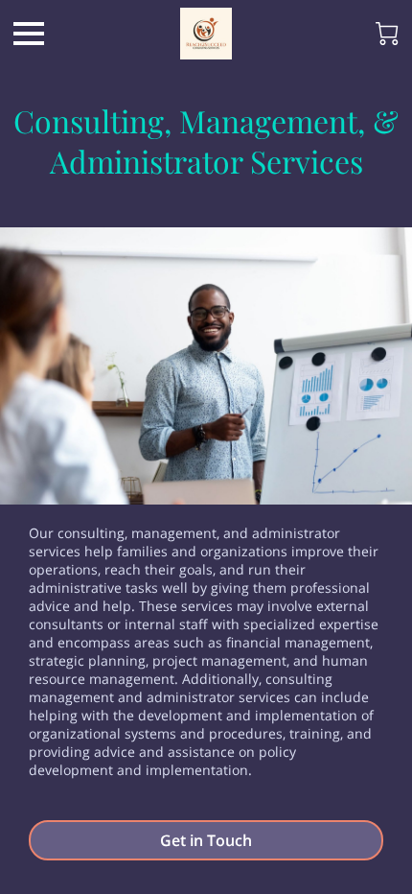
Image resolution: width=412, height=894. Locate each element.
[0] (387, 33)
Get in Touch (206, 840)
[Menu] (28, 33)
